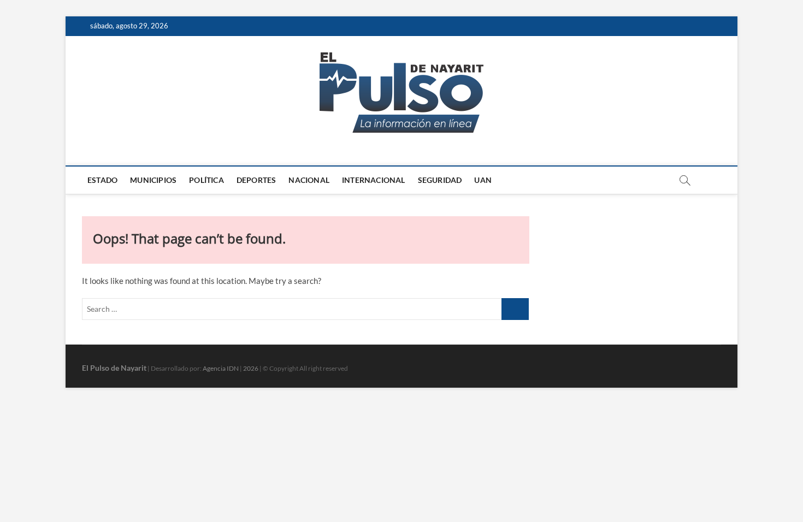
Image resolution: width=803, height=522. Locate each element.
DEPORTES (256, 180)
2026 (250, 368)
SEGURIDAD (440, 180)
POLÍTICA (206, 180)
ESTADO (102, 180)
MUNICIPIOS (153, 180)
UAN (483, 180)
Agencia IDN (221, 368)
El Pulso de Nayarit (114, 367)
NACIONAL (308, 180)
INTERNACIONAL (373, 180)
